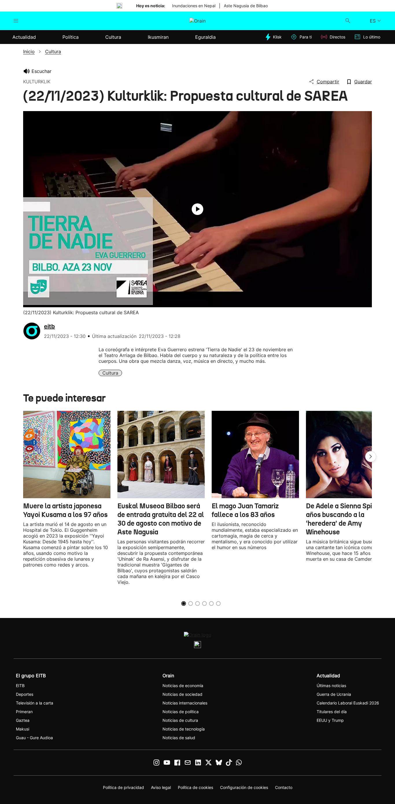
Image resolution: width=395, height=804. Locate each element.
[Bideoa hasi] (197, 209)
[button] (370, 456)
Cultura (110, 373)
